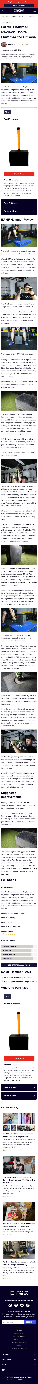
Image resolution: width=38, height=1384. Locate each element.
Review (8, 16)
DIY (3, 1370)
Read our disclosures (28, 58)
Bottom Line (10, 211)
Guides (5, 1365)
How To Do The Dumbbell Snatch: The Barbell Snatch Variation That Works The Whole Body (19, 1180)
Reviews (5, 1354)
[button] (2, 4)
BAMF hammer (10, 635)
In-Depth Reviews (7, 23)
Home (2, 16)
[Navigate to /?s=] (3, 10)
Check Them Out (19, 5)
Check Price (19, 174)
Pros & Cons (10, 203)
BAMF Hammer (10, 87)
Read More (7, 1150)
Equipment (6, 1359)
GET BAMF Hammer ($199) (19, 965)
